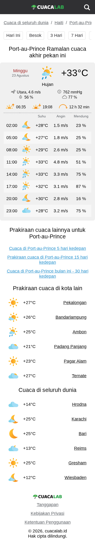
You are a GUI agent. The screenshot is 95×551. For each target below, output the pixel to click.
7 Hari (77, 35)
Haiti (59, 22)
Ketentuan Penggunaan (48, 522)
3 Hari (56, 35)
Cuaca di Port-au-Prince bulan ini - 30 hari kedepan (47, 274)
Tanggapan (47, 504)
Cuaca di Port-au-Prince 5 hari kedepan (47, 248)
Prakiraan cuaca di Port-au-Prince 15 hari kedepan (47, 260)
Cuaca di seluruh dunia (26, 22)
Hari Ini (13, 35)
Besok (35, 35)
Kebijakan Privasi (47, 513)
